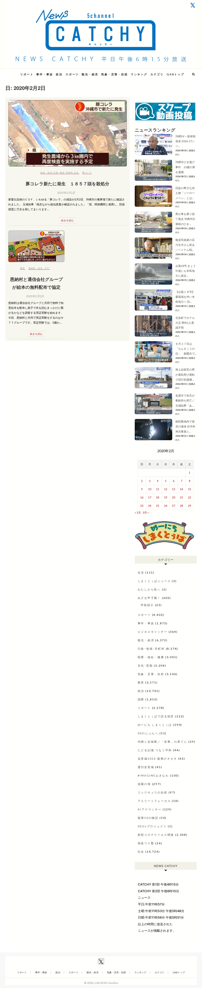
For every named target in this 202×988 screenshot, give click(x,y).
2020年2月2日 (66, 192)
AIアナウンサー (150, 809)
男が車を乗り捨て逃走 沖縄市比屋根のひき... (185, 218)
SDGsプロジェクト (152, 826)
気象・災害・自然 (114, 74)
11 (157, 489)
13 (173, 489)
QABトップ (175, 74)
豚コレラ (87, 172)
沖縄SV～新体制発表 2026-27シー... (185, 141)
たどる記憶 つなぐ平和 (155, 750)
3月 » (146, 512)
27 (173, 505)
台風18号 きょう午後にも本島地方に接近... (185, 270)
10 (149, 489)
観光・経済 (90, 74)
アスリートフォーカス (154, 801)
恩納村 (32, 268)
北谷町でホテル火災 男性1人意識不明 (185, 322)
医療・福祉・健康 (151, 657)
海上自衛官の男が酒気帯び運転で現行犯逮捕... (185, 374)
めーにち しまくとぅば (155, 724)
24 (149, 505)
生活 (141, 572)
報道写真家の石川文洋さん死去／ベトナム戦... (185, 244)
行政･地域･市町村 (63, 172)
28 (181, 505)
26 (165, 505)
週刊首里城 (146, 767)
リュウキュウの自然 (152, 792)
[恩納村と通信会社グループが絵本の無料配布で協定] (36, 246)
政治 (59, 74)
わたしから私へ (149, 589)
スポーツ (72, 74)
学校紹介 (147, 605)
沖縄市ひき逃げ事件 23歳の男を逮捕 (185, 166)
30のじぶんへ (148, 733)
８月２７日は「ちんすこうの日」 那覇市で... (185, 348)
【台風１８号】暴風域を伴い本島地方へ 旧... (185, 296)
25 (157, 505)
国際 (141, 699)
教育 (22, 268)
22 (189, 497)
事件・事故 (44, 74)
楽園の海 (144, 784)
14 (181, 489)
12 (165, 489)
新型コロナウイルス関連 (156, 834)
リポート (26, 74)
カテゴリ (157, 74)
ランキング (139, 74)
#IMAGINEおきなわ (153, 775)
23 (141, 505)
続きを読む (67, 220)
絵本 (40, 268)
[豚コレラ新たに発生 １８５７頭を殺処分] (67, 133)
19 (165, 497)
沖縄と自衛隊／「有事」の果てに (162, 741)
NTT (47, 268)
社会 (76, 172)
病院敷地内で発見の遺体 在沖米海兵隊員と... (185, 426)
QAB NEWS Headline (106, 982)
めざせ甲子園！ (149, 598)
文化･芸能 (145, 665)
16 (141, 497)
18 (157, 497)
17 (149, 497)
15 (189, 489)
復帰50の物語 (148, 817)
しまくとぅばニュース (154, 581)
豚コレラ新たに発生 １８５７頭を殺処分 (67, 183)
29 (189, 505)
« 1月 (138, 512)
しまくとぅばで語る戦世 (156, 716)
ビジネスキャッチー (152, 631)
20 (173, 497)
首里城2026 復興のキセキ (157, 758)
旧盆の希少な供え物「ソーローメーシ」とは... (185, 192)
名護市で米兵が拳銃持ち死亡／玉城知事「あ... (185, 400)
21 (181, 497)
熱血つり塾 (146, 843)
